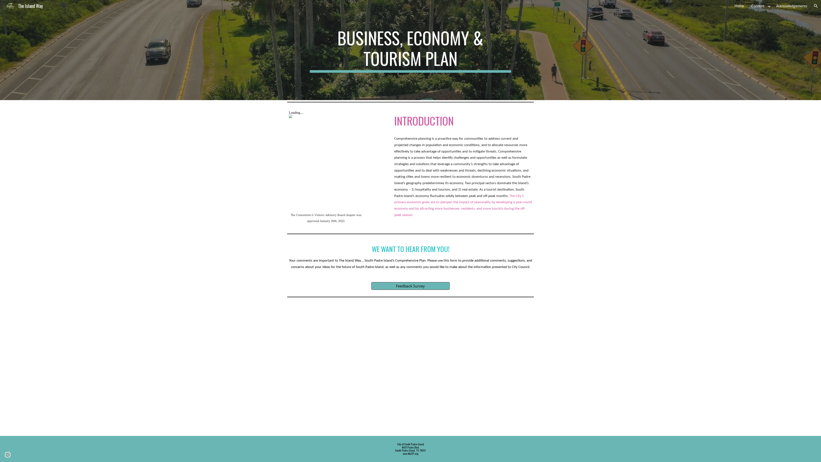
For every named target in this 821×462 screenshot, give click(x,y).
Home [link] (739, 6)
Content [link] (757, 6)
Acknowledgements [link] (791, 6)
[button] (816, 6)
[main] (410, 50)
